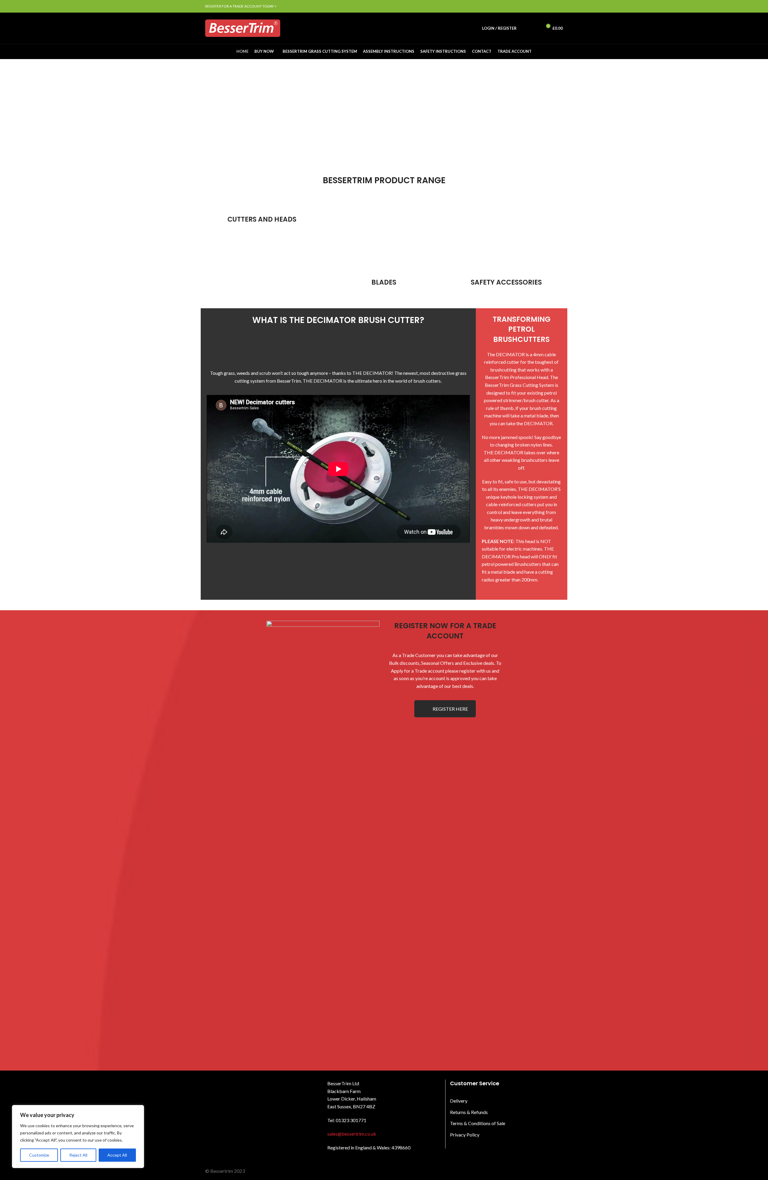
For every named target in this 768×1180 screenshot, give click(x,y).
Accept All (117, 1155)
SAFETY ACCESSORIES (506, 282)
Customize (39, 1155)
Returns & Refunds (469, 1112)
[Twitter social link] (538, 6)
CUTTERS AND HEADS (261, 219)
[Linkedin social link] (552, 6)
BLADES (383, 282)
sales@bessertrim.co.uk (351, 1134)
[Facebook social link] (531, 6)
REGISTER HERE (450, 709)
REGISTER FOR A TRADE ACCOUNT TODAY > (241, 6)
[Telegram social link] (559, 6)
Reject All (78, 1155)
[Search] (524, 28)
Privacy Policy (464, 1134)
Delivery (458, 1101)
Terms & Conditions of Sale (477, 1123)
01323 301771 (351, 1120)
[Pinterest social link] (545, 6)
